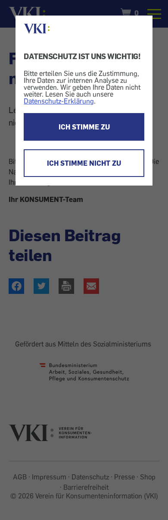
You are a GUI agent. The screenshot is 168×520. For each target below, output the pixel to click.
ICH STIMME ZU (84, 127)
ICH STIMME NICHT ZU (84, 163)
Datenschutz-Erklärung (59, 101)
